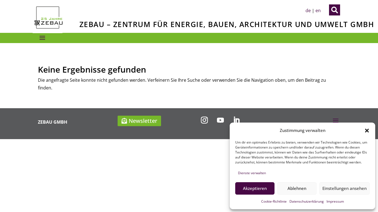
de (308, 10)
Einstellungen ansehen (344, 188)
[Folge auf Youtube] (220, 120)
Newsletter (143, 120)
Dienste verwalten (252, 173)
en (318, 10)
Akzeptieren (255, 188)
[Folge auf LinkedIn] (236, 120)
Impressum (335, 201)
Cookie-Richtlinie (274, 201)
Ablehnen (297, 188)
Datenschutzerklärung (306, 201)
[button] (367, 130)
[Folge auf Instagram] (204, 120)
